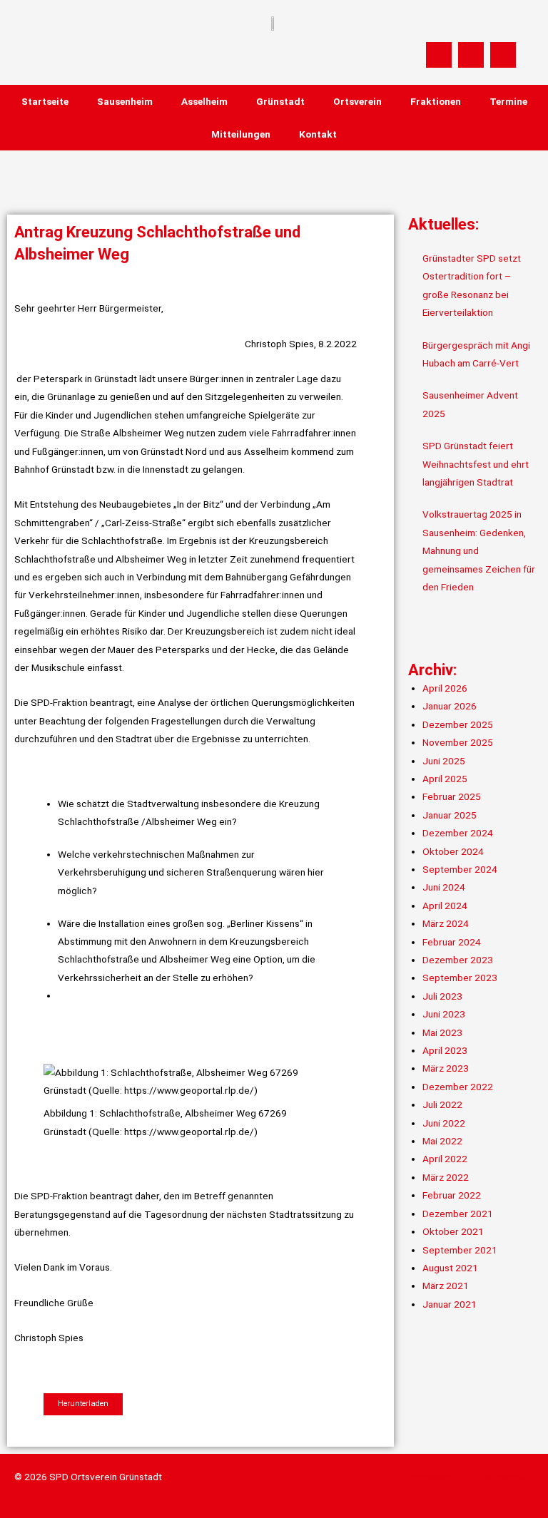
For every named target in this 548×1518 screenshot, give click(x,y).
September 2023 (459, 977)
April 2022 (444, 1158)
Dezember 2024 (457, 833)
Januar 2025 (449, 815)
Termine (508, 101)
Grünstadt (280, 101)
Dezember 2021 (457, 1213)
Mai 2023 (442, 1032)
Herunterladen (83, 1403)
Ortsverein (357, 101)
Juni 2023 (443, 1014)
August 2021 (450, 1267)
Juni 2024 (443, 887)
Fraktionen (435, 101)
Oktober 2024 (453, 851)
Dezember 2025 (457, 724)
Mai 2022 (442, 1141)
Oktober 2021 (453, 1231)
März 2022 (445, 1177)
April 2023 (444, 1050)
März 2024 (445, 923)
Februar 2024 (451, 942)
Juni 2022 (443, 1123)
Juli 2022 (442, 1104)
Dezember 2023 (457, 959)
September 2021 (459, 1250)
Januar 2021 (449, 1304)
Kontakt (318, 134)
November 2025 (457, 742)
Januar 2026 (449, 706)
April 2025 (444, 778)
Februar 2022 (451, 1195)
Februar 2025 (451, 796)
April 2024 (444, 905)
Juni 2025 (443, 760)
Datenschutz (506, 1476)
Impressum (428, 1476)
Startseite (44, 101)
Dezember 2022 (457, 1086)
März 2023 (445, 1068)
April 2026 (444, 688)
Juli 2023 (442, 996)
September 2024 (459, 869)
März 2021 (445, 1285)
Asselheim (204, 101)
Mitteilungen (240, 134)
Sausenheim (125, 101)
